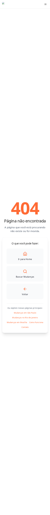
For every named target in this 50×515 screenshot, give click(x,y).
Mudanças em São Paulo (25, 312)
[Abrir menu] (45, 4)
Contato (25, 327)
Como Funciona (36, 322)
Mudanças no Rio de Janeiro (25, 317)
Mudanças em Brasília (17, 322)
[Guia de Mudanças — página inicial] (18, 4)
